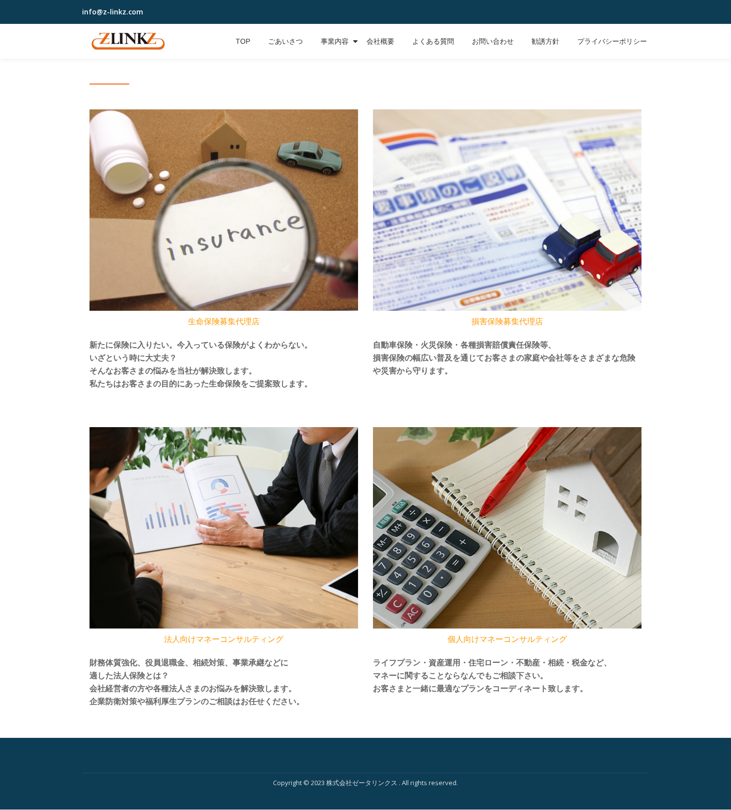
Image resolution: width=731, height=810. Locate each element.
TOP (243, 41)
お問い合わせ (493, 41)
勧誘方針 (545, 41)
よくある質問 (433, 41)
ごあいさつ (285, 41)
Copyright (287, 782)
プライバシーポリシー (612, 41)
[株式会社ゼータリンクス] (129, 41)
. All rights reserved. (428, 782)
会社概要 (380, 41)
